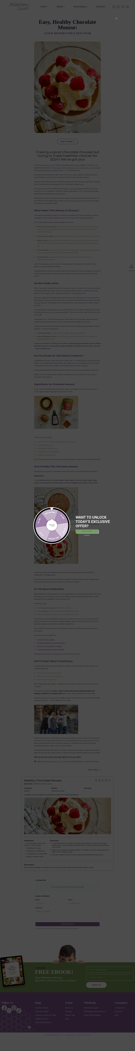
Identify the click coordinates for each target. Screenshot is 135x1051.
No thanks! (87, 535)
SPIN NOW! (87, 531)
